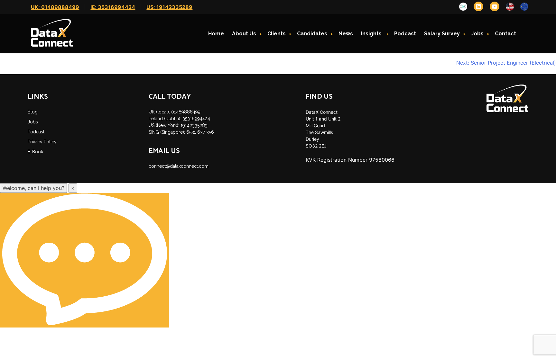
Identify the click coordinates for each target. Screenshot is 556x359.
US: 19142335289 (169, 7)
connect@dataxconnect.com (178, 166)
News (345, 34)
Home (216, 34)
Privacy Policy (42, 141)
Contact (505, 34)
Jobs (477, 34)
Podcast (405, 34)
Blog (33, 111)
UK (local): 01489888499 (174, 111)
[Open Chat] (84, 260)
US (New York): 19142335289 (178, 125)
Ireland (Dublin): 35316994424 (179, 118)
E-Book (35, 151)
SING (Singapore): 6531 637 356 (181, 132)
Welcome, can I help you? (33, 188)
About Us (244, 34)
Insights (372, 34)
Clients (276, 34)
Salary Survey (442, 34)
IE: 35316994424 (112, 7)
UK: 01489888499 (55, 7)
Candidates (312, 34)
